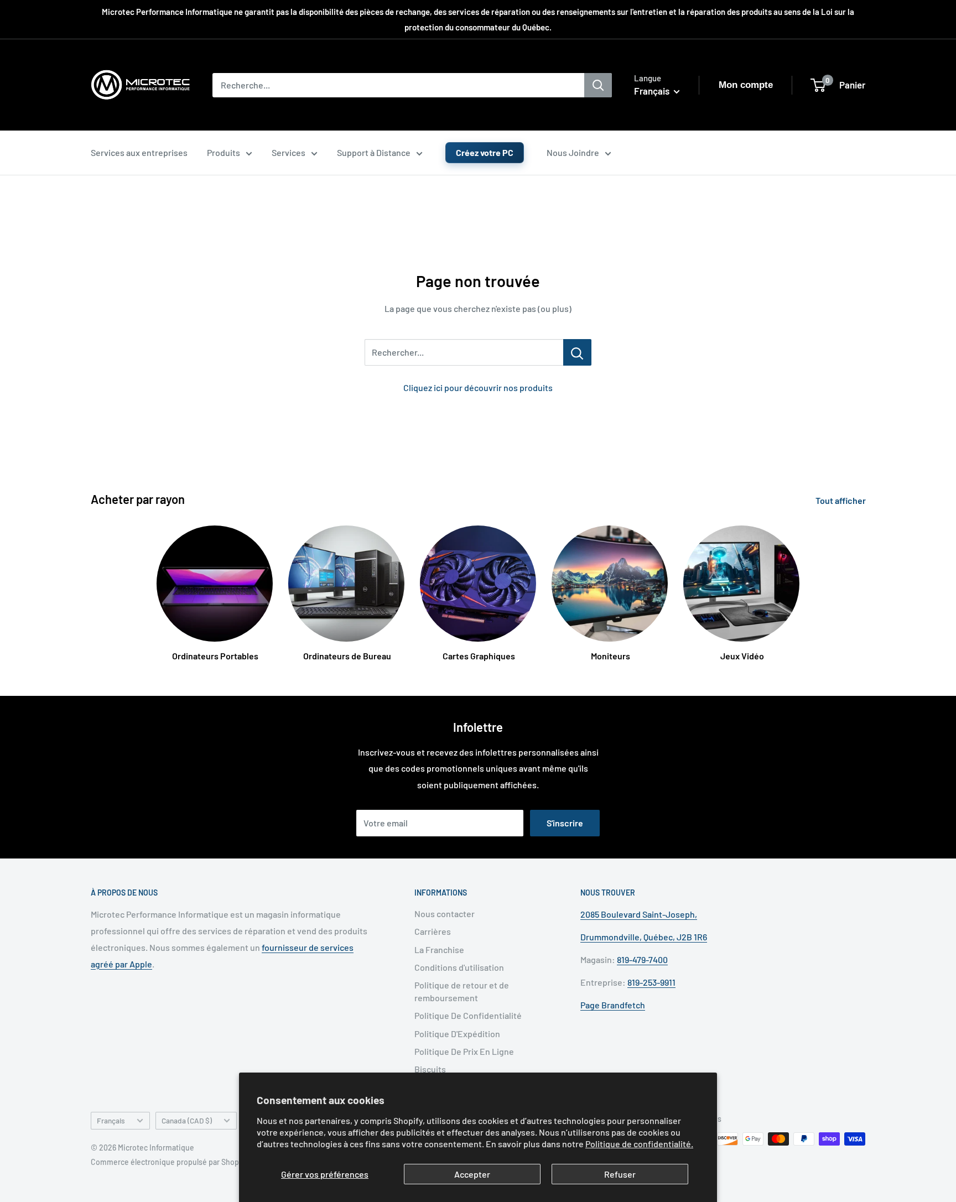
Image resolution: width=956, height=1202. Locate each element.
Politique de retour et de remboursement (461, 991)
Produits (223, 152)
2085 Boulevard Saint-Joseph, (638, 914)
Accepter (472, 1174)
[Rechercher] (598, 85)
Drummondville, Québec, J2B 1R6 (643, 937)
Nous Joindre (573, 152)
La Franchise (439, 949)
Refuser (620, 1174)
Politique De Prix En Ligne (464, 1051)
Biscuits (430, 1069)
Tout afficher (841, 500)
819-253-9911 (651, 982)
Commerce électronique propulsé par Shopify (169, 1162)
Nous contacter (444, 913)
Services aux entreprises (139, 152)
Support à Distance (374, 152)
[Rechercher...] (577, 352)
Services (288, 152)
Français (111, 1120)
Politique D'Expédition (457, 1033)
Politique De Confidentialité (468, 1015)
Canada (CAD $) (187, 1120)
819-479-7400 (642, 959)
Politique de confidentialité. (639, 1143)
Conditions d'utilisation (459, 967)
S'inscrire (565, 823)
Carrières (432, 931)
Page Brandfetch (612, 1005)
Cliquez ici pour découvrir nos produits (478, 387)
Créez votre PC (484, 152)
